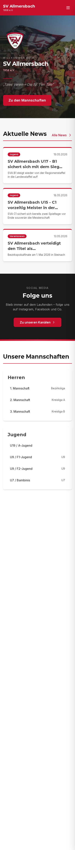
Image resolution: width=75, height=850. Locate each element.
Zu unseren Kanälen (35, 322)
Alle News (59, 135)
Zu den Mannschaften (27, 100)
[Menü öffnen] (68, 8)
